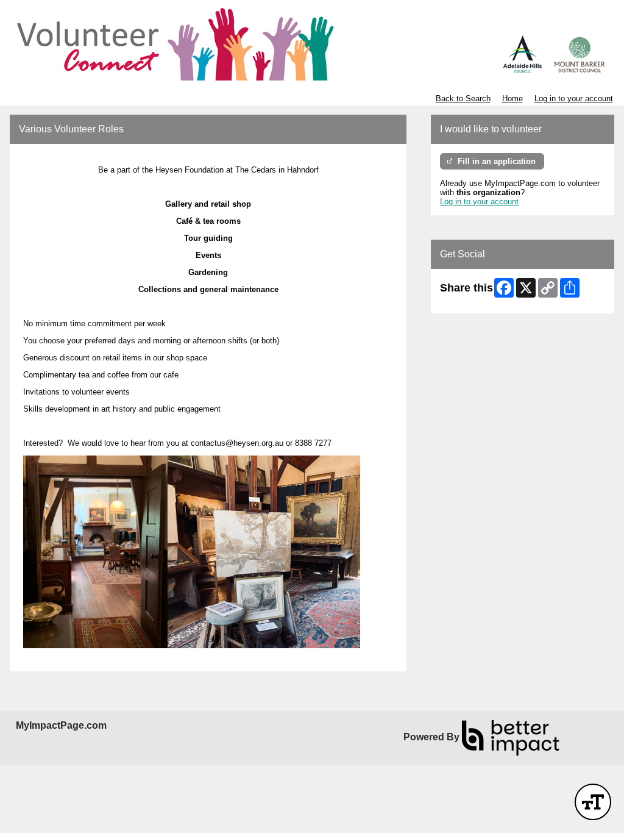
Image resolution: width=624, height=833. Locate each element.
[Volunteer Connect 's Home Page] (312, 42)
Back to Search (463, 98)
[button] (593, 802)
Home (512, 98)
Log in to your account (573, 98)
